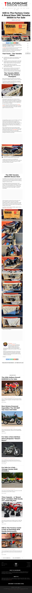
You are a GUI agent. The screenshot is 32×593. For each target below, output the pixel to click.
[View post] (12, 388)
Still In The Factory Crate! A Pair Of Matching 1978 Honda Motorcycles (11, 529)
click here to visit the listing (8, 208)
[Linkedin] (4, 356)
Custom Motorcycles (5, 397)
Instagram (28, 566)
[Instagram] (3, 356)
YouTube (28, 565)
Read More (4, 402)
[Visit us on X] (27, 45)
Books (17, 9)
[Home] (16, 4)
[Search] (27, 53)
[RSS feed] (27, 49)
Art (14, 9)
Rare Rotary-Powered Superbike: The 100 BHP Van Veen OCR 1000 (11, 408)
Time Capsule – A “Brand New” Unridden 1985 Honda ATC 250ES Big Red (12, 498)
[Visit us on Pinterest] (16, 587)
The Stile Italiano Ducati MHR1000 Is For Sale (11, 378)
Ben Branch (13, 344)
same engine (15, 129)
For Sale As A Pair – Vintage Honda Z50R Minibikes (10, 469)
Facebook (28, 562)
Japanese (13, 19)
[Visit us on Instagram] (27, 47)
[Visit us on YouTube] (13, 587)
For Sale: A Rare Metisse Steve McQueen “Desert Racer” (11, 438)
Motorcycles (18, 19)
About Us (3, 565)
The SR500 (4, 47)
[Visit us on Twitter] (15, 587)
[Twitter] (5, 356)
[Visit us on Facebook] (27, 43)
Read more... (10, 579)
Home (3, 562)
